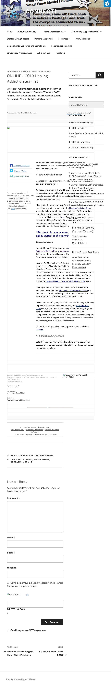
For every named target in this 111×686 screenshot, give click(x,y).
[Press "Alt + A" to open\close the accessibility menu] (107, 3)
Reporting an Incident (61, 46)
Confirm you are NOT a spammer (28, 630)
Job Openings (43, 53)
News (14, 456)
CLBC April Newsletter (79, 142)
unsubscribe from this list (34, 430)
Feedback (60, 53)
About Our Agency (27, 31)
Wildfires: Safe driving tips (81, 122)
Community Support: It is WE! (85, 31)
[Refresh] (27, 594)
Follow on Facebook (21, 166)
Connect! (41, 11)
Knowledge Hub (83, 38)
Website (11, 567)
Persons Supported (43, 38)
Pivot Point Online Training (81, 147)
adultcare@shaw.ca (43, 427)
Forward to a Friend (21, 176)
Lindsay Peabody (41, 72)
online (29, 462)
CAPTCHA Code (16, 609)
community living (21, 460)
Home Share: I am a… (53, 31)
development (41, 460)
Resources (63, 38)
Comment (13, 498)
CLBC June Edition (77, 128)
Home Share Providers (85, 252)
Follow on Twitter (20, 171)
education (17, 462)
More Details (78, 243)
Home (10, 31)
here (13, 209)
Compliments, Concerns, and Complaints (26, 46)
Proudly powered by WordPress (20, 679)
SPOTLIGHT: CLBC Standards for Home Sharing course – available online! (85, 176)
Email (11, 552)
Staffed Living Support (18, 38)
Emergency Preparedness (19, 53)
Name (11, 537)
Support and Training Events (36, 456)
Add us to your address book (18, 400)
